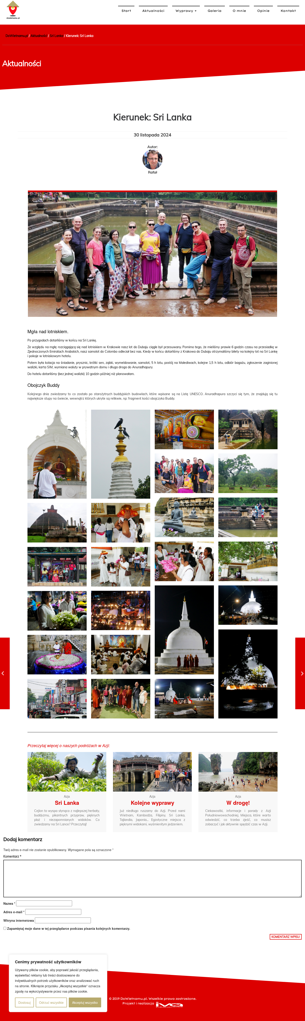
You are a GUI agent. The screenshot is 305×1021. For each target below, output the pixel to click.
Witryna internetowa (18, 920)
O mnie (239, 11)
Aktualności (153, 11)
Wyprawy (184, 11)
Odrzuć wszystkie (51, 1002)
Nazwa (9, 903)
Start (126, 11)
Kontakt (288, 11)
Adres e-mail (13, 912)
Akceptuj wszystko (85, 1002)
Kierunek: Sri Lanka (152, 117)
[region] (58, 983)
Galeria (214, 11)
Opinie (263, 11)
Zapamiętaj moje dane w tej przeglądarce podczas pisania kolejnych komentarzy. (68, 928)
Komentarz (12, 856)
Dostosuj (24, 1002)
